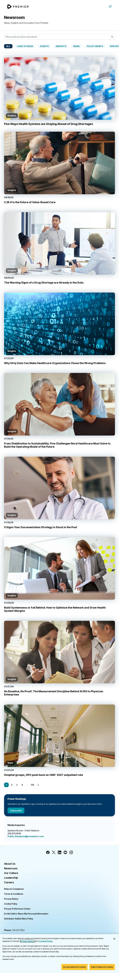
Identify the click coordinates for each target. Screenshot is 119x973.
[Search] (112, 37)
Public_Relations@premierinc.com (26, 836)
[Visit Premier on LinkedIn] (59, 852)
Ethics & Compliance (14, 889)
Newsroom (11, 868)
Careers (9, 882)
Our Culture (11, 873)
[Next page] (38, 785)
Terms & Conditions (13, 894)
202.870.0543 (14, 833)
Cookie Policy (10, 904)
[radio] (8, 46)
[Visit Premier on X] (53, 852)
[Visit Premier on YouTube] (65, 852)
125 (32, 785)
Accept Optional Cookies (74, 967)
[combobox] (59, 37)
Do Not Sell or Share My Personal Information (26, 913)
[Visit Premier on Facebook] (48, 852)
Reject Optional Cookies (102, 967)
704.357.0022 (14, 930)
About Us (9, 863)
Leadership (11, 877)
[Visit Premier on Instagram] (71, 852)
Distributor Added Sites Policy (18, 918)
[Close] (114, 939)
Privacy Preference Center (17, 908)
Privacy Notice (11, 899)
